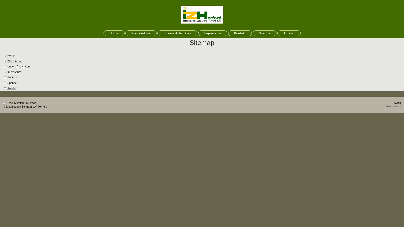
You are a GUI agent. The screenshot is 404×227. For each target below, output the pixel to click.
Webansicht (394, 106)
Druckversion (16, 102)
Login (397, 102)
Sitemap (31, 102)
